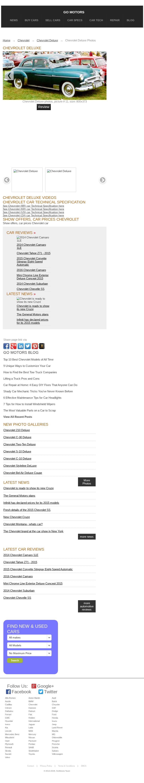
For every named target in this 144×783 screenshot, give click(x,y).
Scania (55, 747)
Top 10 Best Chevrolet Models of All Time (28, 359)
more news (87, 536)
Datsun (31, 711)
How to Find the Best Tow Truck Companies (30, 372)
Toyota (31, 754)
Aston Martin (34, 698)
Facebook (21, 691)
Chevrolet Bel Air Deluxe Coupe (22, 472)
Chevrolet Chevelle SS (30, 288)
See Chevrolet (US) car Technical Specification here (33, 212)
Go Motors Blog (21, 352)
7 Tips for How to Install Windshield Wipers (29, 404)
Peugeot (55, 741)
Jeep (54, 724)
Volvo (7, 757)
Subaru (55, 751)
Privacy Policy (46, 766)
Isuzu (54, 721)
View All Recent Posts (17, 416)
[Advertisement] (60, 137)
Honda (55, 718)
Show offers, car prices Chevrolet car (25, 223)
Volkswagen (57, 754)
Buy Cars (31, 20)
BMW (30, 701)
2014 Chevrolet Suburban (32, 283)
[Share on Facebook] (6, 346)
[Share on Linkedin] (21, 346)
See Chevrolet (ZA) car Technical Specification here (33, 215)
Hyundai (9, 721)
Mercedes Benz (12, 734)
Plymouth (9, 744)
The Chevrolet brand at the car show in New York (33, 531)
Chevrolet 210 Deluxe (16, 430)
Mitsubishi (9, 737)
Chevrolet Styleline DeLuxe (20, 465)
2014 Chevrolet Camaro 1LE (31, 246)
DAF (54, 708)
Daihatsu (9, 711)
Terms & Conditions (66, 766)
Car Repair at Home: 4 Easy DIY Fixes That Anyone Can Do (40, 385)
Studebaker (33, 751)
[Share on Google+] (13, 346)
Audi (54, 698)
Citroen (8, 708)
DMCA (83, 766)
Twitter (50, 691)
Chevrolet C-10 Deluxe (17, 458)
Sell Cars (52, 20)
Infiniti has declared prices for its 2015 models (32, 321)
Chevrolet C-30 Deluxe (17, 437)
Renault (8, 747)
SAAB (31, 747)
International (34, 721)
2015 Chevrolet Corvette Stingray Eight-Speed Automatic (31, 261)
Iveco (7, 724)
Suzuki (8, 754)
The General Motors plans (33, 314)
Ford (54, 714)
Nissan (31, 737)
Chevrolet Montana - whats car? (23, 524)
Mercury (32, 734)
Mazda (55, 731)
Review (43, 107)
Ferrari (8, 714)
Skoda (8, 751)
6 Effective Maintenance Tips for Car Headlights (32, 397)
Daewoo (32, 708)
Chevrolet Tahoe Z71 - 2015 (33, 253)
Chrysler (56, 704)
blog (130, 20)
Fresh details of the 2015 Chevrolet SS (26, 509)
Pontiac (31, 744)
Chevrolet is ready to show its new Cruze (33, 307)
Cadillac (8, 704)
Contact (30, 766)
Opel (7, 741)
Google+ (45, 686)
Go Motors (73, 12)
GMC (7, 718)
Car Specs (74, 20)
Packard (32, 741)
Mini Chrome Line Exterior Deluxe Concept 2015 (33, 277)
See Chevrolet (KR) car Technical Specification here (33, 209)
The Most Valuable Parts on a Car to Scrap (29, 410)
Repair (115, 20)
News (14, 20)
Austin (8, 701)
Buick (54, 701)
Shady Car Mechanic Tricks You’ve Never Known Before (38, 391)
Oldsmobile (57, 737)
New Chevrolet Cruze (16, 517)
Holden (31, 718)
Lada (30, 727)
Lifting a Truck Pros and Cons (21, 378)
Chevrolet (32, 704)
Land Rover (57, 727)
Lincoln (8, 731)
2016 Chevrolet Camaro (31, 270)
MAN (30, 731)
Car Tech (96, 20)
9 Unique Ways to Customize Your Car (27, 365)
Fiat (30, 714)
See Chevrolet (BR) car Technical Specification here (33, 205)
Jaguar (31, 724)
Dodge (55, 711)
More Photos (86, 482)
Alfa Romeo (10, 698)
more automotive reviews (87, 606)
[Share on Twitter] (28, 346)
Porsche (56, 744)
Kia (6, 727)
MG (53, 734)
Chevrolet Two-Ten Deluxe (19, 444)
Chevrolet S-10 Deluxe (17, 451)
